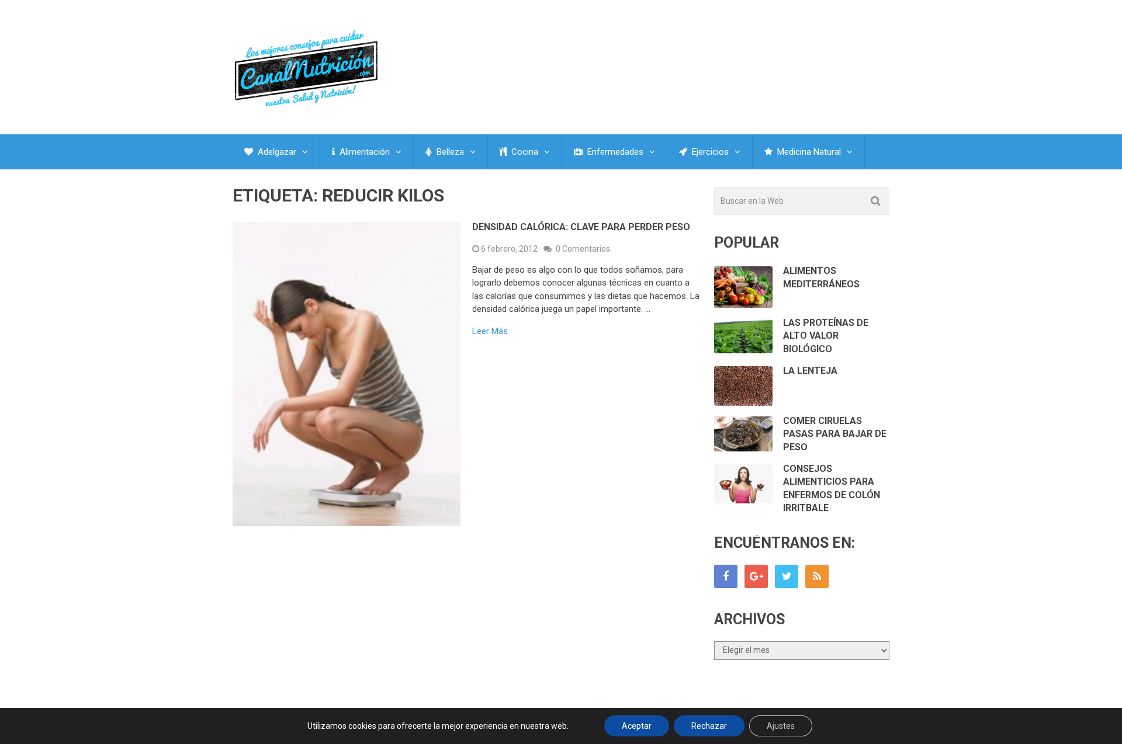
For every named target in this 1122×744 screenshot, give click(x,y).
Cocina (523, 152)
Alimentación (363, 152)
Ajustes (781, 726)
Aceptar (637, 726)
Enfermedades (614, 152)
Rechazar (709, 726)
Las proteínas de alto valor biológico (825, 335)
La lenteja (810, 370)
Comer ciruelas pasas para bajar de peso (834, 434)
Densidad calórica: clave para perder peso (581, 226)
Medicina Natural (808, 152)
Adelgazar (275, 152)
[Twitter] (786, 576)
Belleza (449, 152)
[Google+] (756, 576)
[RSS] (817, 576)
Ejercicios (709, 152)
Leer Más (490, 331)
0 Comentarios (583, 248)
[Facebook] (725, 576)
